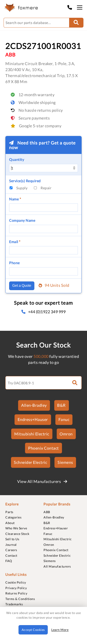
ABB (47, 512)
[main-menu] (79, 8)
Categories (13, 517)
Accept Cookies (33, 630)
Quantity (16, 159)
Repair (46, 188)
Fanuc (64, 419)
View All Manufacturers (39, 481)
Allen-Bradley (34, 405)
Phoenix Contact (43, 448)
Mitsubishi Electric (31, 433)
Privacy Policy (16, 588)
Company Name (22, 220)
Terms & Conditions (20, 599)
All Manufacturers (57, 566)
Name (15, 199)
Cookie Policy (15, 582)
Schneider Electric (30, 462)
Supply (21, 188)
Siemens (65, 462)
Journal (11, 544)
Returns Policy (16, 593)
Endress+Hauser (33, 419)
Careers (11, 550)
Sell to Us (12, 539)
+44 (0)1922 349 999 (47, 311)
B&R (61, 405)
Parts (9, 512)
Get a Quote (21, 285)
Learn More (59, 630)
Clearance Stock (17, 534)
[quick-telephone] (71, 7)
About (10, 523)
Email (15, 241)
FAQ (8, 561)
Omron (66, 433)
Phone (14, 263)
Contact (11, 555)
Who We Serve (16, 528)
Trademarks (14, 604)
